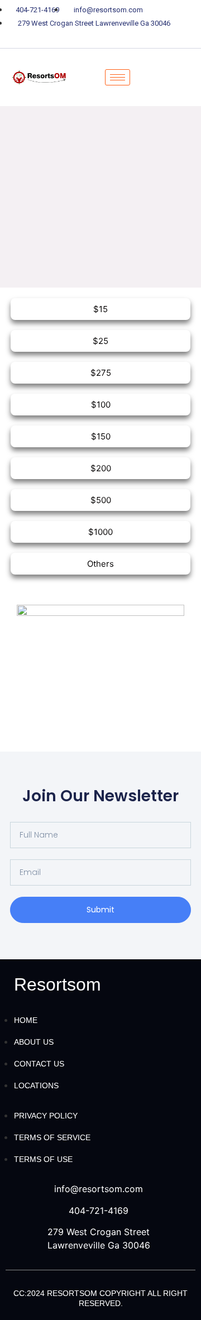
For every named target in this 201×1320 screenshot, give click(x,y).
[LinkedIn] (100, 37)
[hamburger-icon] (117, 77)
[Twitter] (81, 37)
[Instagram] (139, 37)
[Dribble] (120, 37)
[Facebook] (61, 37)
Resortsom (57, 984)
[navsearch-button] (161, 77)
